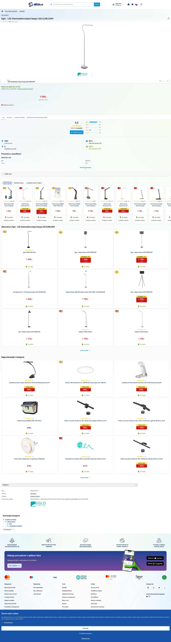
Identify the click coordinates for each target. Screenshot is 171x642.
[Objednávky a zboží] (128, 4)
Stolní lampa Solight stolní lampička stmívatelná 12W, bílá (140, 205)
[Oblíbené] (132, 4)
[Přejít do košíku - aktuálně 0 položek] (141, 4)
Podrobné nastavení (85, 633)
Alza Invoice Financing (97, 607)
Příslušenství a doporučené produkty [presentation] (37, 117)
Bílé (10, 524)
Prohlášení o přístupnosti (11, 607)
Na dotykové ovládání (15, 526)
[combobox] (71, 4)
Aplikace (64, 610)
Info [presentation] (3, 117)
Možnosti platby (9, 590)
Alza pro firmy (95, 587)
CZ (149, 596)
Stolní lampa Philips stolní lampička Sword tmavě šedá (91, 205)
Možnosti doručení (9, 587)
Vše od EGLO (4, 15)
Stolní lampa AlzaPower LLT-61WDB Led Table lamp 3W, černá (107, 205)
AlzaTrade (94, 603)
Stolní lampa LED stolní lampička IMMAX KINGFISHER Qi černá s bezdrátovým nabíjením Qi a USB (9, 205)
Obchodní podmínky (10, 603)
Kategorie (6, 485)
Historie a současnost (68, 597)
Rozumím (85, 628)
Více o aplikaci (13, 565)
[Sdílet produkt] (168, 18)
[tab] (3, 117)
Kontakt (64, 587)
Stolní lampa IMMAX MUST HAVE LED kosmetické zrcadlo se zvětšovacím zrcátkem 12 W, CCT (58, 205)
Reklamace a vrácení (10, 594)
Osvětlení (22, 11)
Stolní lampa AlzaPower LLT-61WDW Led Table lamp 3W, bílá (25, 205)
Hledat (97, 4)
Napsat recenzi (77, 132)
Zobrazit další (84, 350)
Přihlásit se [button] (118, 5)
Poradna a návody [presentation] (19, 117)
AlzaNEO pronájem (96, 590)
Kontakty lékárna (67, 590)
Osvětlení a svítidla (9, 220)
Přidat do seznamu (8, 105)
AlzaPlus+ (94, 594)
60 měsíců (33, 493)
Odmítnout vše (85, 638)
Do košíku (30, 266)
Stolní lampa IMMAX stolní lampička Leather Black (74, 205)
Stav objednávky (38, 587)
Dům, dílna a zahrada (11, 11)
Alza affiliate (94, 597)
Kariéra (64, 603)
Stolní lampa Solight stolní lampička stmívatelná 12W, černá (156, 205)
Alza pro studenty (96, 600)
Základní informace (68, 594)
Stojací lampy (11, 521)
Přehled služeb (8, 610)
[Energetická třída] (4, 188)
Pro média (65, 607)
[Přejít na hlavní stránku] (36, 4)
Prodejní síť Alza (9, 597)
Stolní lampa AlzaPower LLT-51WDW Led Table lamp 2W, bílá (123, 205)
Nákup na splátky (9, 600)
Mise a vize (65, 600)
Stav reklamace (37, 590)
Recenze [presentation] (9, 117)
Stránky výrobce (35, 496)
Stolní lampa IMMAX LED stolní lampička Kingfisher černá (41, 205)
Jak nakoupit (37, 594)
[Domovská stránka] (2, 11)
